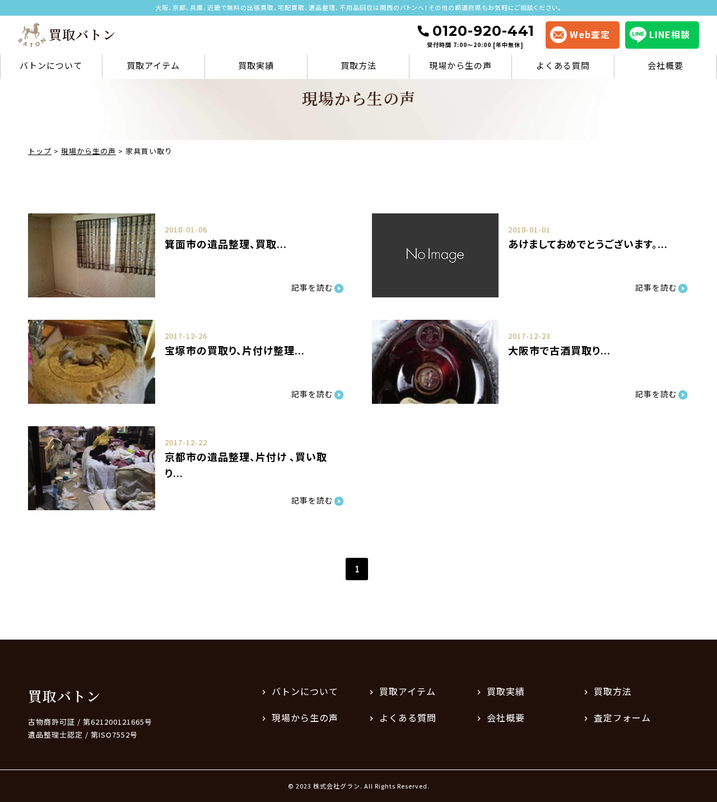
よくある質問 (563, 65)
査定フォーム (622, 717)
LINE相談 (669, 34)
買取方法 (358, 65)
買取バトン (64, 696)
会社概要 (665, 65)
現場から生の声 (460, 65)
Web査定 (590, 34)
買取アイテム (153, 65)
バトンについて (51, 65)
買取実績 (256, 65)
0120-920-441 (480, 35)
